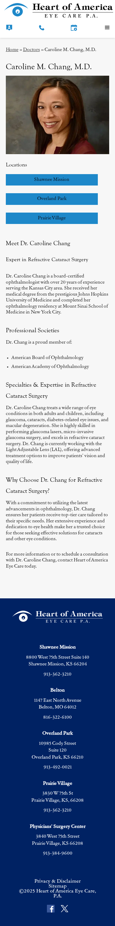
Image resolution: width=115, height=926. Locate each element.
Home (12, 50)
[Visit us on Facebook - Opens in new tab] (51, 909)
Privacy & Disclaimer (57, 881)
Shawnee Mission (51, 180)
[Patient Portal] (9, 28)
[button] (107, 28)
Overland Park (52, 199)
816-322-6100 (57, 717)
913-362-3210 (57, 674)
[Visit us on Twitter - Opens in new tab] (64, 909)
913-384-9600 (57, 853)
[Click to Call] (42, 28)
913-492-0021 (58, 767)
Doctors (31, 50)
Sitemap (57, 886)
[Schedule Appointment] (74, 28)
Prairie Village (52, 218)
